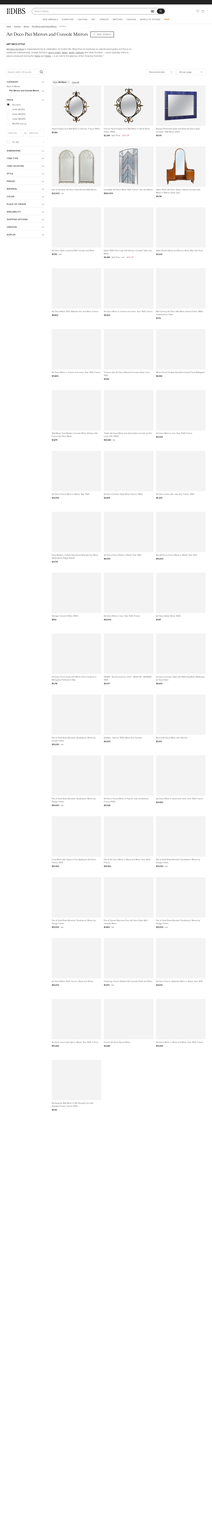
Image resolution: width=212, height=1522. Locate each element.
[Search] (41, 72)
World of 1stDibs (150, 19)
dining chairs (54, 52)
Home (8, 26)
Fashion (131, 19)
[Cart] (203, 11)
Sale (166, 19)
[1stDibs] (15, 11)
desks (71, 52)
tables (64, 52)
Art (93, 19)
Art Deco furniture (15, 49)
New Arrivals (50, 19)
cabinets (80, 52)
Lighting (83, 19)
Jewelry (104, 19)
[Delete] (68, 82)
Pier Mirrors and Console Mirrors (44, 26)
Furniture (68, 19)
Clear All (75, 82)
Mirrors (26, 26)
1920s (37, 55)
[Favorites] (197, 11)
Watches (118, 19)
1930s (48, 55)
